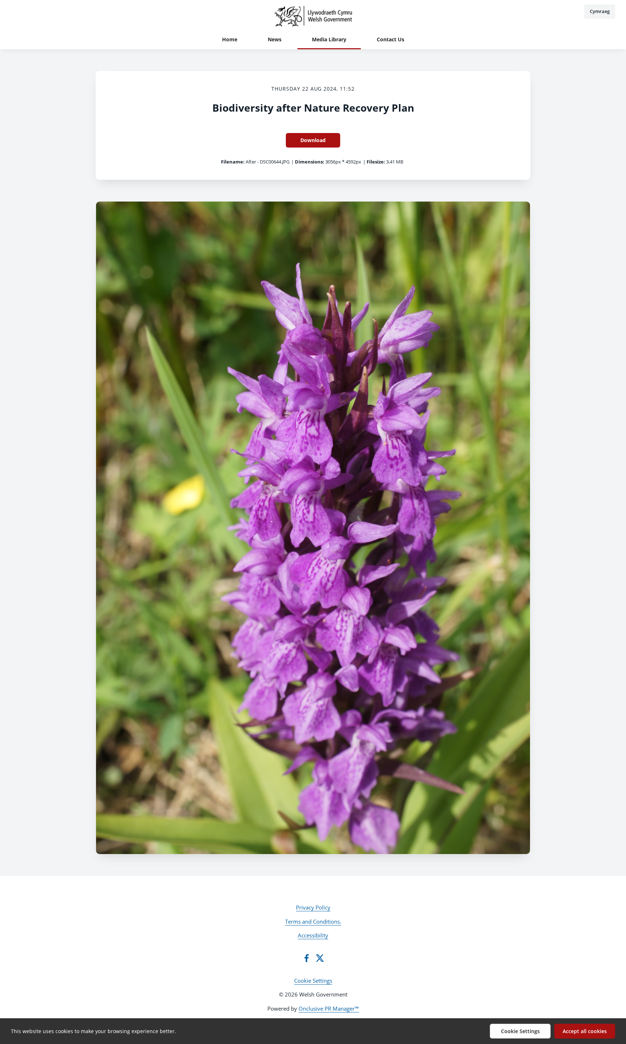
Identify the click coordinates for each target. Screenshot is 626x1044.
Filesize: (376, 161)
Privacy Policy (313, 907)
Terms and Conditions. (313, 921)
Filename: (233, 161)
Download (313, 140)
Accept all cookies (585, 1031)
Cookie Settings (313, 980)
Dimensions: (309, 161)
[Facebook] (306, 958)
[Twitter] (320, 958)
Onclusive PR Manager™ (329, 1008)
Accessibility (313, 935)
